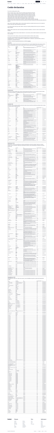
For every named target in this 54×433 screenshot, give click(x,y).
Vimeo (16, 48)
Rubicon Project (17, 175)
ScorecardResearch (17, 94)
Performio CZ (17, 373)
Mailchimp (16, 169)
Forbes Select (44, 3)
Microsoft (16, 110)
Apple (16, 367)
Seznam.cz (16, 83)
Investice (9, 3)
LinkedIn (16, 47)
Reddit (16, 70)
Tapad (16, 249)
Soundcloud (17, 72)
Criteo (16, 184)
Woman (31, 3)
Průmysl (11, 3)
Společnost (14, 3)
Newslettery (37, 3)
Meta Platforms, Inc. (17, 158)
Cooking (23, 3)
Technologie (18, 3)
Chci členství (37, 1)
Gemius (16, 73)
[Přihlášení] (41, 1)
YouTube (16, 150)
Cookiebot (16, 65)
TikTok (16, 157)
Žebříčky (26, 3)
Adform (16, 176)
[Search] (43, 1)
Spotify (16, 243)
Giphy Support (17, 190)
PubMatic (16, 198)
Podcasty (34, 3)
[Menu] (45, 1)
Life (20, 3)
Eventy (40, 3)
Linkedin (16, 285)
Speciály (29, 3)
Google (16, 77)
